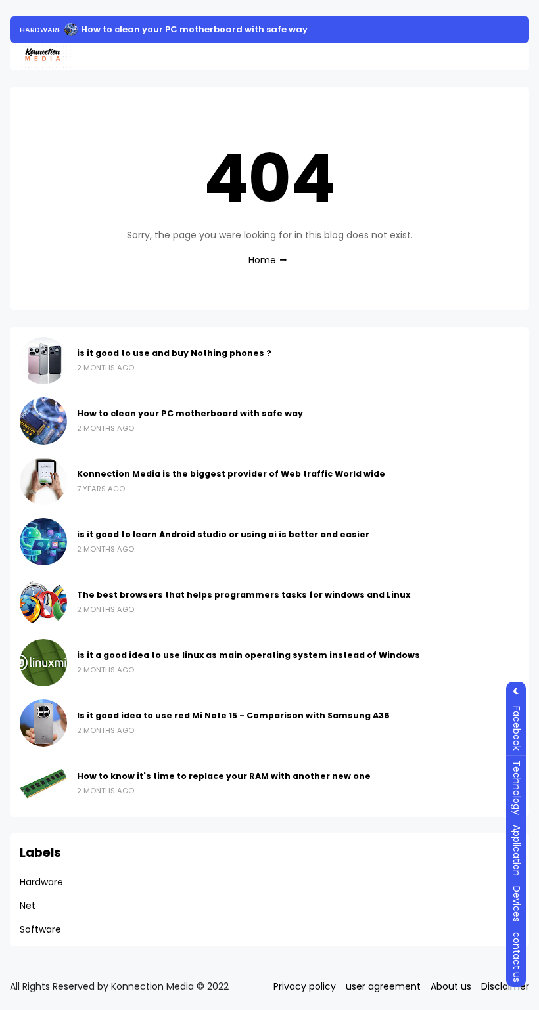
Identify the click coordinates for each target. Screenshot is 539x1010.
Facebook (516, 728)
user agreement (383, 986)
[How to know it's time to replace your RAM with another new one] (43, 783)
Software (40, 929)
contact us (516, 957)
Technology (516, 787)
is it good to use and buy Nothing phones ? (174, 353)
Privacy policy (304, 986)
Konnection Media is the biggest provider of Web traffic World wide (231, 473)
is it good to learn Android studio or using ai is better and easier (223, 534)
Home (262, 260)
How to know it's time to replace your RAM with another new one (224, 775)
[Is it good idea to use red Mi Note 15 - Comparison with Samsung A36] (43, 723)
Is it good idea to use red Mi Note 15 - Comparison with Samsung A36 (233, 715)
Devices (516, 904)
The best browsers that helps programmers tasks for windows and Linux (243, 594)
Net (27, 905)
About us (451, 986)
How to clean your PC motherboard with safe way (194, 29)
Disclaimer (505, 986)
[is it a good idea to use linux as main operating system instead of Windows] (43, 662)
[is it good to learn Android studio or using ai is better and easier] (43, 541)
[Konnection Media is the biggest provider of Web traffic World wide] (43, 481)
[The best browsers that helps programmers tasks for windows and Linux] (43, 602)
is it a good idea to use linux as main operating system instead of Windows (248, 655)
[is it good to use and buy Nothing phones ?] (43, 360)
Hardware (40, 29)
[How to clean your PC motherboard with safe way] (71, 29)
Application (516, 850)
